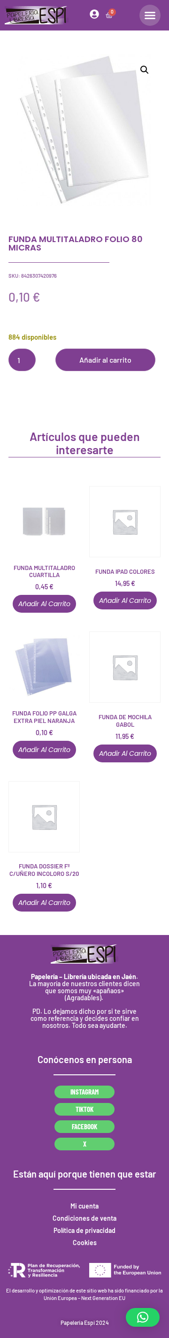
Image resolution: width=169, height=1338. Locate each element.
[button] (144, 69)
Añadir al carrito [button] (44, 603)
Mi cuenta (84, 1206)
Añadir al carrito (105, 359)
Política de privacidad (84, 1230)
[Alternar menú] (150, 15)
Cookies (85, 1243)
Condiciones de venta (84, 1218)
